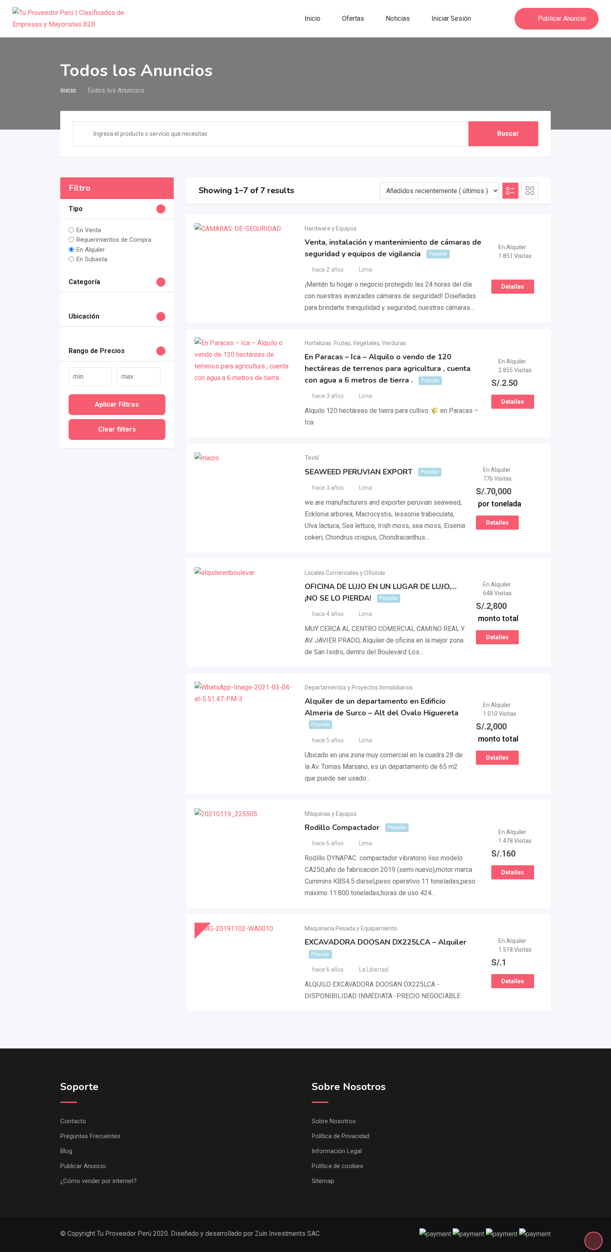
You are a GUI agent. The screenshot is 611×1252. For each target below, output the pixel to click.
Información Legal (337, 1151)
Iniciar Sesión (451, 18)
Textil (312, 457)
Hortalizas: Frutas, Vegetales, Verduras (355, 343)
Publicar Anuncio (562, 18)
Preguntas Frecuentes (90, 1136)
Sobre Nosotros (334, 1121)
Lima (365, 269)
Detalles (512, 286)
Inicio (312, 18)
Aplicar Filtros (117, 404)
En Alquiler (90, 249)
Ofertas (353, 18)
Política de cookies (337, 1166)
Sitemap (323, 1181)
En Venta (88, 230)
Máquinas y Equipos (331, 813)
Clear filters (117, 429)
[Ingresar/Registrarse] (504, 19)
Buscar (508, 133)
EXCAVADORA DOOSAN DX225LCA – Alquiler (385, 942)
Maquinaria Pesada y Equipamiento (351, 928)
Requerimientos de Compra (113, 239)
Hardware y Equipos (331, 228)
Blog (66, 1151)
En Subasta (91, 259)
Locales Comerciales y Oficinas (345, 573)
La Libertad (373, 969)
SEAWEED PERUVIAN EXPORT (358, 472)
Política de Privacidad (341, 1136)
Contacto (73, 1121)
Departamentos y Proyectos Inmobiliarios (359, 687)
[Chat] (490, 19)
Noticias (398, 18)
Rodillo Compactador (342, 827)
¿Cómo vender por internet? (98, 1181)
